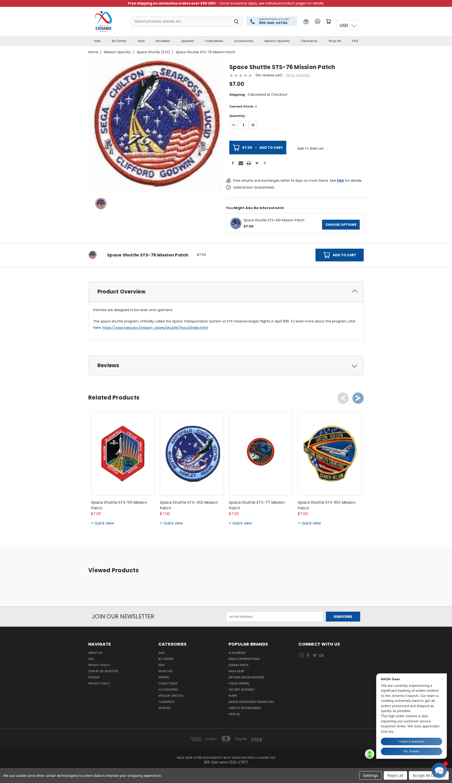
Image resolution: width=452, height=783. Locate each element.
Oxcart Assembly (242, 690)
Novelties (163, 41)
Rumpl (233, 696)
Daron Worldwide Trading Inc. (252, 702)
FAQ (355, 41)
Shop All (335, 41)
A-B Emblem (237, 653)
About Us (95, 653)
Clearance (309, 41)
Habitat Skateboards (245, 708)
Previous (343, 398)
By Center (119, 41)
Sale (97, 41)
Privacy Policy (99, 665)
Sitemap (94, 677)
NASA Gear (236, 671)
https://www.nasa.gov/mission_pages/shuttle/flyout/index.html (155, 327)
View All (234, 714)
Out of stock (192, 487)
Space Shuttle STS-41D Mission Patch (274, 220)
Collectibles (214, 41)
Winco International (244, 659)
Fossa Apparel (239, 683)
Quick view (104, 523)
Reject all (395, 775)
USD (344, 25)
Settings (370, 775)
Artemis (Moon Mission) (246, 677)
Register (111, 671)
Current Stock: (243, 106)
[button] (439, 770)
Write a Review (298, 75)
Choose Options (340, 224)
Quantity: (237, 116)
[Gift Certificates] (306, 21)
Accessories (243, 41)
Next (358, 398)
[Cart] (329, 21)
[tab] (226, 291)
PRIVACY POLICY (99, 683)
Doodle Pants (239, 665)
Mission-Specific (277, 41)
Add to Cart (262, 147)
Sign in (93, 671)
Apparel (187, 41)
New (141, 41)
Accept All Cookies (429, 775)
